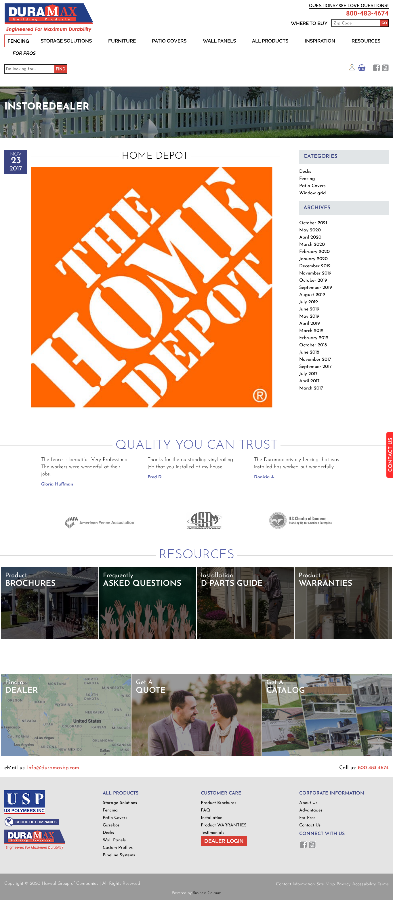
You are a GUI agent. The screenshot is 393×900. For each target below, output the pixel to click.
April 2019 (309, 323)
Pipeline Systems (119, 855)
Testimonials (212, 833)
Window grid (312, 193)
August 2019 (312, 295)
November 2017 (315, 359)
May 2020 (310, 230)
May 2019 (309, 316)
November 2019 (315, 273)
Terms (383, 884)
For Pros (24, 53)
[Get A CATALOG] (327, 755)
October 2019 (313, 280)
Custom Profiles (118, 848)
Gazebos (111, 825)
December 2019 (315, 266)
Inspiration (320, 41)
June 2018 (309, 352)
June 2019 (309, 309)
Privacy (343, 884)
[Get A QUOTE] (196, 755)
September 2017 (315, 366)
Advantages (311, 810)
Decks (305, 171)
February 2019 (313, 338)
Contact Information (295, 884)
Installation (211, 818)
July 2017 (308, 374)
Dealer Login (224, 841)
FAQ (205, 810)
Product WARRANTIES (224, 825)
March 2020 (312, 244)
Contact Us (309, 825)
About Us (308, 803)
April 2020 (310, 237)
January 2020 (313, 259)
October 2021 (313, 223)
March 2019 (311, 331)
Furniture (122, 41)
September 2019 (315, 287)
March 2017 (311, 388)
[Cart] (361, 69)
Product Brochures (218, 803)
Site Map (325, 884)
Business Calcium (207, 893)
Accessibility (364, 884)
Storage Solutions (66, 41)
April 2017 (309, 381)
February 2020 (314, 252)
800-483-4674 (367, 13)
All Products (270, 41)
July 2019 (308, 302)
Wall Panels (219, 41)
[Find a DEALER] (66, 755)
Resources (366, 41)
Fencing (18, 41)
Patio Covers (169, 41)
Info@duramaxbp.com (53, 768)
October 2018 (313, 345)
